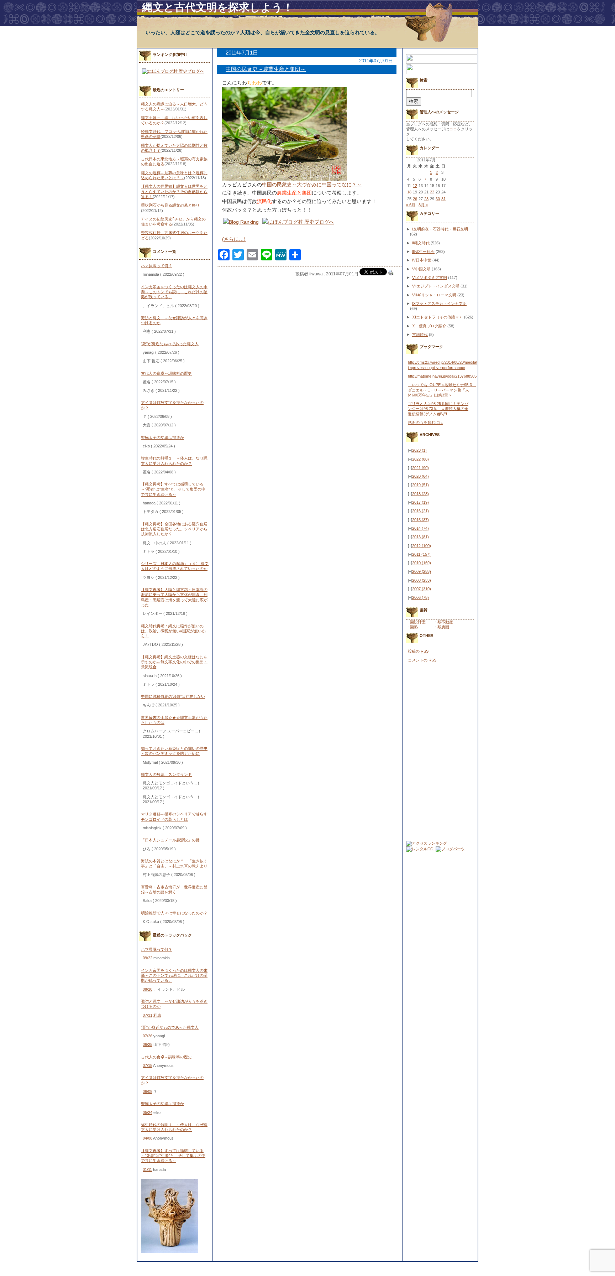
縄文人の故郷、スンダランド (166, 774)
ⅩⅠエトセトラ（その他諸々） (437, 317)
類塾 (414, 627)
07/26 (147, 1036)
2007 (421, 589)
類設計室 (418, 622)
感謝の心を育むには (425, 422)
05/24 (147, 1112)
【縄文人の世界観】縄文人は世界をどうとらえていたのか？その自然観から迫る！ (174, 191)
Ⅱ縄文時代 (421, 243)
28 (426, 199)
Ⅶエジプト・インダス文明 (435, 286)
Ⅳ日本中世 (421, 260)
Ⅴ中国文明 (421, 269)
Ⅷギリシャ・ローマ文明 (434, 295)
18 (409, 192)
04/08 (147, 1138)
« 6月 (410, 205)
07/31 (147, 1015)
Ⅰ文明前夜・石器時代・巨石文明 (440, 229)
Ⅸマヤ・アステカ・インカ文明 (439, 303)
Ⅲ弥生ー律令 (423, 251)
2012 (421, 546)
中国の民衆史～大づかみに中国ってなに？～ (312, 184)
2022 (420, 459)
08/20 (147, 989)
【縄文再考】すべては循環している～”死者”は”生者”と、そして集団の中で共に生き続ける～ (173, 489)
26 (415, 199)
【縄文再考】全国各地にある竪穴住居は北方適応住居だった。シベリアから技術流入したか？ (174, 529)
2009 (421, 571)
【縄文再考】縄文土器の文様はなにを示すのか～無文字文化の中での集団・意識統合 (174, 662)
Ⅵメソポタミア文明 (429, 277)
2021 (420, 468)
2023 (419, 450)
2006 (420, 597)
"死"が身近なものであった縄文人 (170, 344)
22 (432, 192)
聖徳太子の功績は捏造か (162, 437)
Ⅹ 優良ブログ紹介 (429, 326)
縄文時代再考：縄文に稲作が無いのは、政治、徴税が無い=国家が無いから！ (173, 631)
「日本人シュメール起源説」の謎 (170, 840)
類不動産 (445, 622)
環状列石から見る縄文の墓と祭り (170, 205)
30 (438, 199)
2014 (420, 528)
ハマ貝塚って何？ (156, 266)
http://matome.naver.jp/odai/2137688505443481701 (452, 376)
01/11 (147, 1169)
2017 (420, 502)
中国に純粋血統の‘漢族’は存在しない (173, 696)
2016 (420, 511)
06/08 (147, 1091)
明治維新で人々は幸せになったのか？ (174, 913)
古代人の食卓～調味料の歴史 (166, 373)
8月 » (423, 205)
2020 (420, 476)
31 (443, 199)
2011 (421, 554)
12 (415, 185)
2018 (420, 494)
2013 (420, 537)
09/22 (147, 958)
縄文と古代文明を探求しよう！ (217, 7)
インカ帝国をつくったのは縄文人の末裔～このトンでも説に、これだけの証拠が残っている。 (174, 292)
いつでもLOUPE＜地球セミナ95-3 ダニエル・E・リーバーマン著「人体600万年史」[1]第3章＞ (442, 390)
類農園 (443, 627)
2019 (420, 485)
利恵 (157, 1015)
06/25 (147, 1044)
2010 (421, 563)
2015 (420, 520)
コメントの (422, 660)
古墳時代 (420, 334)
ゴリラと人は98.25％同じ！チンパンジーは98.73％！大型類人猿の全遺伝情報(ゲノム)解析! (438, 408)
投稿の (418, 651)
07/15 (147, 1065)
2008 (421, 580)
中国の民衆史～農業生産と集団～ (266, 69)
